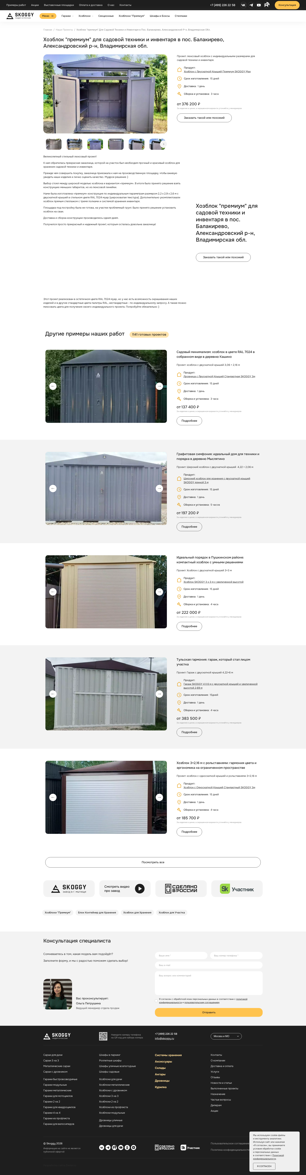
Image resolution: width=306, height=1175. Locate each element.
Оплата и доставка (90, 5)
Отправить (208, 1012)
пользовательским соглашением (201, 1002)
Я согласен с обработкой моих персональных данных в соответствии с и (203, 1001)
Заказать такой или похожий (204, 118)
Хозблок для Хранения (137, 912)
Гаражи (66, 16)
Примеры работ (16, 5)
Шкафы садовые (109, 1071)
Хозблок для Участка (172, 912)
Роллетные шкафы (110, 1060)
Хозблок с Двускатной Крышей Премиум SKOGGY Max (217, 71)
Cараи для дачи (52, 1055)
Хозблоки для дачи (110, 1079)
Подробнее (189, 421)
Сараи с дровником (55, 1071)
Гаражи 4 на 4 (51, 1112)
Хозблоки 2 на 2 (108, 1101)
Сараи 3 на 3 (51, 1060)
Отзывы (215, 1077)
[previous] (53, 386)
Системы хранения (168, 1055)
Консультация (287, 5)
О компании (218, 1060)
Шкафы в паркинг (109, 1055)
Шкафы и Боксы (160, 16)
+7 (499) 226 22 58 (222, 5)
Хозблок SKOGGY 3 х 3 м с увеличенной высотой (214, 582)
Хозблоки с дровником (113, 1090)
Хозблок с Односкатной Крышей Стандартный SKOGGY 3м (219, 787)
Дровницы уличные (110, 1120)
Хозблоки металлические (114, 1084)
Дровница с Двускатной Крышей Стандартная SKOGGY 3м (219, 376)
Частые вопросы (221, 1099)
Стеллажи (181, 16)
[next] (163, 144)
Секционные (106, 16)
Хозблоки (85, 16)
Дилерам (216, 1105)
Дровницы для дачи (111, 1126)
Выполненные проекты (224, 1088)
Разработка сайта (54, 1165)
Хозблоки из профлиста (113, 1107)
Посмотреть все (153, 862)
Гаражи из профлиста (56, 1118)
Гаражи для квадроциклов (59, 1107)
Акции (35, 5)
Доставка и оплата (222, 1066)
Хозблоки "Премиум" (132, 16)
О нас (111, 5)
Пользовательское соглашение (230, 1143)
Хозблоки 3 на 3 (109, 1096)
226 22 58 (166, 1033)
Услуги (215, 1071)
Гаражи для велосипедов (58, 1124)
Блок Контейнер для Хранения (97, 912)
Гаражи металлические (57, 1090)
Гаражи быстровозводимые (60, 1079)
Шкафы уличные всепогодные (117, 1066)
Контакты (125, 5)
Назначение (218, 1094)
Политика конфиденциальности (230, 1150)
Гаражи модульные (55, 1084)
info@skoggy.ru (164, 1038)
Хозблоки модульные (112, 1112)
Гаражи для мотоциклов (58, 1096)
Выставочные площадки (59, 5)
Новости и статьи (221, 1083)
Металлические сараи (56, 1066)
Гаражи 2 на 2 (51, 1101)
